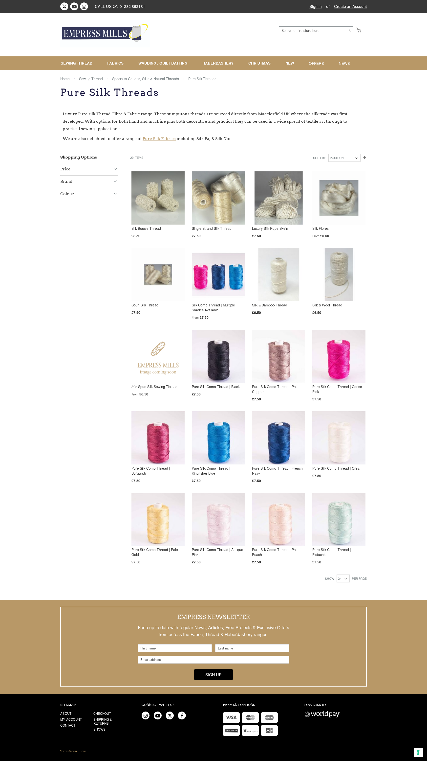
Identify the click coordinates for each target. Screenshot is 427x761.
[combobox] (316, 30)
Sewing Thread (91, 78)
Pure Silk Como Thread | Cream (337, 468)
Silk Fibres (320, 228)
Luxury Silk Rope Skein (270, 228)
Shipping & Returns (102, 721)
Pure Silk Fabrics (159, 138)
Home (65, 78)
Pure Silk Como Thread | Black (216, 386)
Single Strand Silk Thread (212, 228)
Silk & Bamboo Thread (269, 304)
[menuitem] (78, 63)
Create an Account (350, 6)
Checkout (102, 713)
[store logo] (105, 33)
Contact (67, 725)
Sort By (319, 158)
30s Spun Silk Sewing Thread (154, 386)
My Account (71, 719)
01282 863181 (132, 6)
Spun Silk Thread (144, 304)
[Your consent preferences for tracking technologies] (418, 752)
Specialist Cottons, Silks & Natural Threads (146, 78)
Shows (99, 729)
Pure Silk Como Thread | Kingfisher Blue (211, 471)
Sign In (315, 6)
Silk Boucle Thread (146, 228)
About (65, 713)
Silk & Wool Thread (327, 304)
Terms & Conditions (73, 751)
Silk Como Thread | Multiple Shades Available (213, 307)
